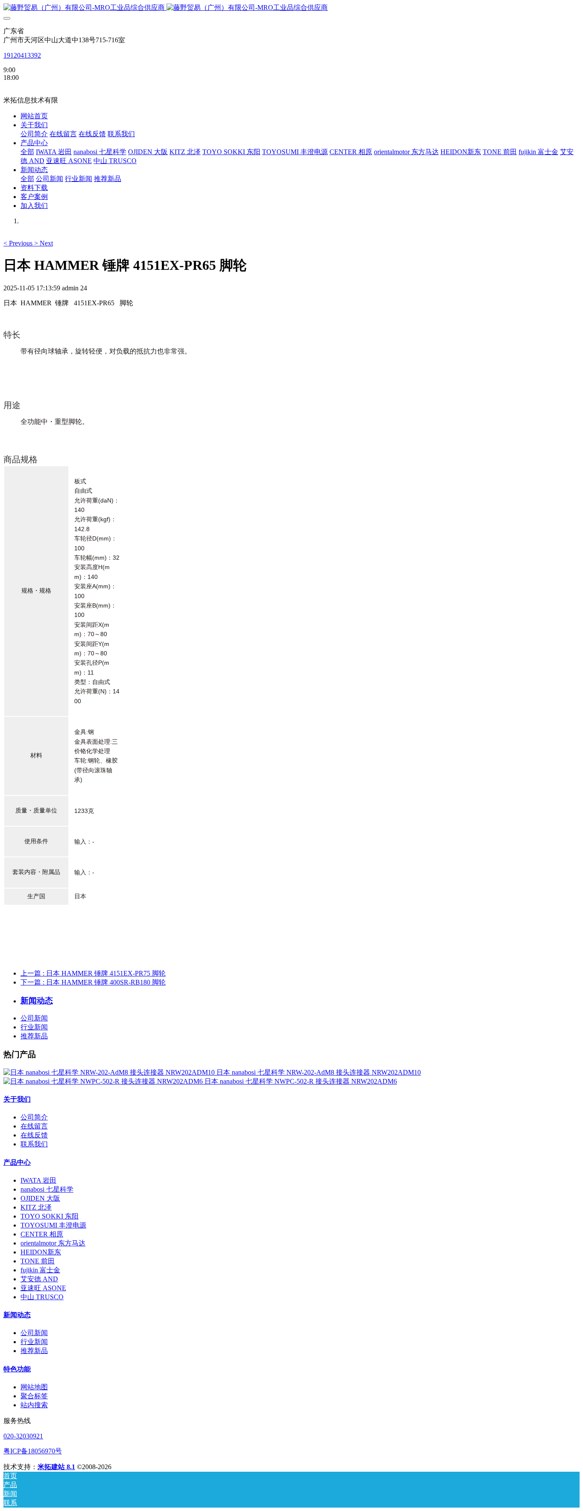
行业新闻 (34, 1027)
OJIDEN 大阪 (40, 1198)
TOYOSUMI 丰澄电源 (53, 1225)
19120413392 (22, 55)
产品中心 (17, 1162)
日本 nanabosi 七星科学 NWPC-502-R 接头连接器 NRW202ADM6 (300, 1081)
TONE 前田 (37, 1261)
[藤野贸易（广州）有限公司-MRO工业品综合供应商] (291, 7)
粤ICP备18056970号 (32, 1451)
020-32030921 (23, 1436)
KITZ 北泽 (36, 1207)
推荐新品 (34, 1036)
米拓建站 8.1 (56, 1466)
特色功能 (17, 1369)
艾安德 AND (39, 1279)
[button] (18, 243)
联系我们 (34, 1144)
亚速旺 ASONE (43, 1288)
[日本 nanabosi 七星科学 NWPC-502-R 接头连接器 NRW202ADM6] (103, 1081)
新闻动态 (17, 1314)
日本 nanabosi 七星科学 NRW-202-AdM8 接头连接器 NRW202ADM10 (318, 1072)
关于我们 (17, 1099)
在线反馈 (34, 1135)
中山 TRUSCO (42, 1297)
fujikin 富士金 (40, 1270)
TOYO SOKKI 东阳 (49, 1216)
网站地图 (34, 1387)
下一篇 (93, 982)
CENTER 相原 (41, 1234)
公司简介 (34, 1117)
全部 (27, 151)
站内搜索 (34, 1405)
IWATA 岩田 (38, 1180)
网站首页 (34, 116)
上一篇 (93, 973)
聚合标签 (34, 1396)
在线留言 (34, 1126)
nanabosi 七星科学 (46, 1189)
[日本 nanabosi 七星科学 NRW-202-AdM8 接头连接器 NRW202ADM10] (109, 1072)
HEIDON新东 (40, 1252)
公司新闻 (34, 1018)
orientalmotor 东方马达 (52, 1243)
